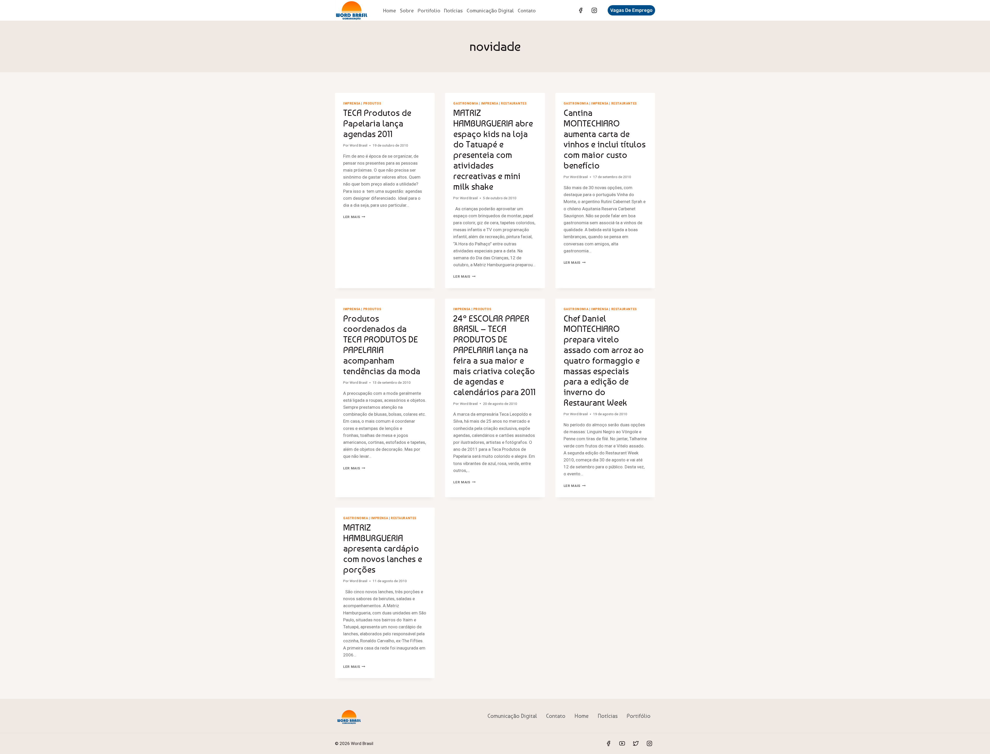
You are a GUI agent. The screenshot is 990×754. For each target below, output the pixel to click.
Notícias (453, 10)
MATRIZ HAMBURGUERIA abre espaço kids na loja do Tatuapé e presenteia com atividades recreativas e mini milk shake (493, 150)
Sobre (407, 10)
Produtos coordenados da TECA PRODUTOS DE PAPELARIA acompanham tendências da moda (381, 344)
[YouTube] (622, 743)
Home (389, 10)
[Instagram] (594, 10)
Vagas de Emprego (631, 10)
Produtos (372, 103)
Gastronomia (465, 103)
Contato (527, 10)
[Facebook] (580, 10)
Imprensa (351, 103)
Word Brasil (358, 145)
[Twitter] (635, 743)
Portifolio (429, 10)
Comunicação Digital (490, 10)
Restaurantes (513, 103)
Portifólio (638, 715)
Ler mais (354, 217)
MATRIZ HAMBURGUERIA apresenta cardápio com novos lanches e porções (382, 548)
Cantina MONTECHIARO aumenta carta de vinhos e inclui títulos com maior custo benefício (605, 139)
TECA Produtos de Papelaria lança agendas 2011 (377, 123)
